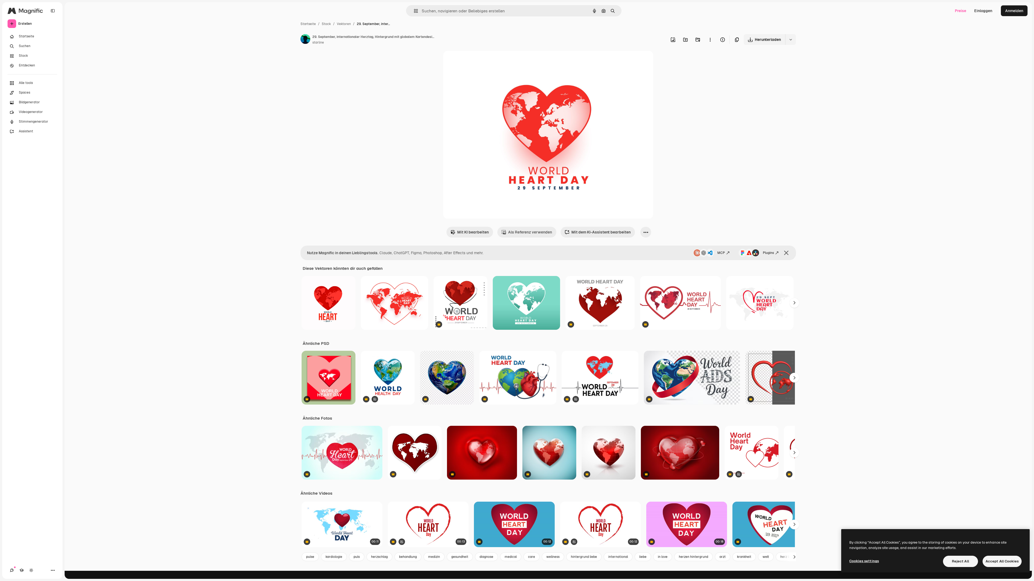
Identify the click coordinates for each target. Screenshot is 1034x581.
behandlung (408, 557)
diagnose (486, 557)
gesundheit (459, 557)
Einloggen (983, 10)
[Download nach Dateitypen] (790, 39)
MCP (721, 253)
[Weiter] (794, 303)
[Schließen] (786, 253)
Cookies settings (864, 561)
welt (766, 557)
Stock (326, 24)
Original (477, 61)
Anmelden (1014, 10)
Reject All (960, 561)
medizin (434, 557)
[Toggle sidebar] (52, 10)
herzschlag (379, 557)
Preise (960, 10)
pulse (310, 557)
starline (318, 42)
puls (357, 557)
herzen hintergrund (693, 557)
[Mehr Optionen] (710, 39)
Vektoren (344, 24)
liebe (643, 557)
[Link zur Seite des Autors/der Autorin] (305, 39)
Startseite (308, 24)
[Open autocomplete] (413, 11)
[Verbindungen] (12, 570)
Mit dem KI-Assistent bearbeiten (601, 232)
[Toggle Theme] (31, 570)
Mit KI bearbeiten (473, 232)
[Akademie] (21, 570)
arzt (722, 557)
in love (663, 557)
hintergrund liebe (584, 557)
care (531, 557)
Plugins (768, 253)
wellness (553, 557)
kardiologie (334, 557)
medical (511, 557)
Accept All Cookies (1002, 561)
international (618, 557)
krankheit (744, 557)
